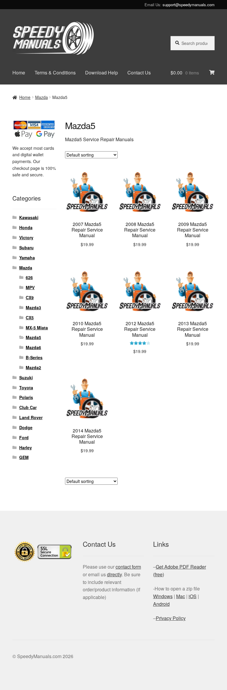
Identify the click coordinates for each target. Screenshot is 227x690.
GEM (24, 457)
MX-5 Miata (37, 328)
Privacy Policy (171, 618)
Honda (26, 227)
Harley (25, 447)
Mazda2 (33, 367)
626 (29, 277)
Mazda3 (33, 307)
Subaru (26, 247)
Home (18, 72)
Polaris (26, 397)
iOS (193, 596)
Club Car (28, 407)
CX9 (30, 297)
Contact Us (139, 72)
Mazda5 (33, 337)
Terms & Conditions (55, 72)
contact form (128, 566)
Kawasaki (28, 217)
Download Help (101, 72)
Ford (24, 437)
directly (114, 574)
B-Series (34, 357)
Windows (163, 596)
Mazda (41, 97)
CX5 (30, 317)
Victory (26, 237)
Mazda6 (33, 347)
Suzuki (26, 377)
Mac (180, 596)
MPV (30, 287)
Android (161, 604)
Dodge (26, 427)
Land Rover (31, 417)
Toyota (26, 387)
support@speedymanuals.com (189, 4)
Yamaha (27, 258)
